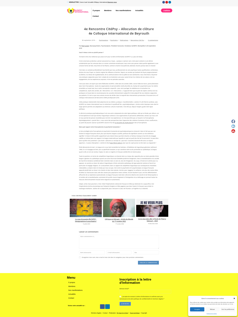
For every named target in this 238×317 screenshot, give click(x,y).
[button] (234, 298)
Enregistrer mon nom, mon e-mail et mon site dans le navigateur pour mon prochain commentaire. (113, 257)
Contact (96, 16)
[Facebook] (163, 2)
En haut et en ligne (122, 313)
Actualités (139, 10)
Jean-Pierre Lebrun (116, 143)
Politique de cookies (212, 313)
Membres (107, 10)
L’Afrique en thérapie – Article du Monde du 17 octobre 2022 (119, 220)
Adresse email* (124, 289)
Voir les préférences (228, 309)
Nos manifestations (123, 10)
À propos (96, 10)
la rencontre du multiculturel (124, 123)
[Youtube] (166, 2)
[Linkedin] (169, 2)
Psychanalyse (103, 40)
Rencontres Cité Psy (137, 40)
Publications (124, 40)
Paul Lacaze (85, 46)
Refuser (212, 309)
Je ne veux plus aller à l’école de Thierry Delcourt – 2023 (152, 220)
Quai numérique (135, 313)
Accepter (197, 309)
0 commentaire (153, 40)
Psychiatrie (114, 40)
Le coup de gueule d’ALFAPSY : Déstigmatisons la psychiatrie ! (86, 220)
